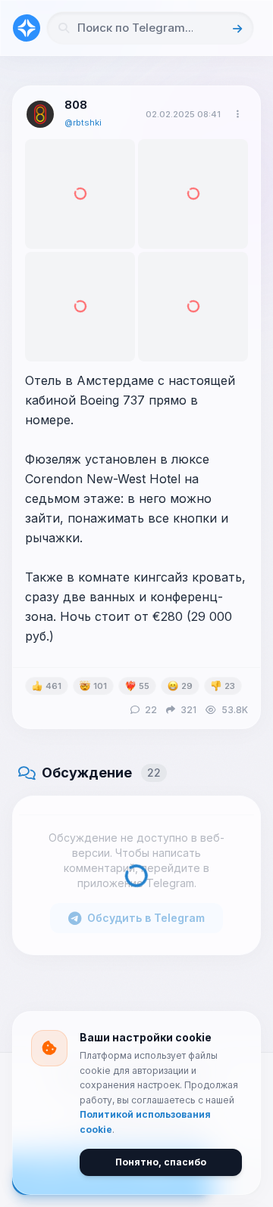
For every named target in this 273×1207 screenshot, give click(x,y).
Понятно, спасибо (160, 1162)
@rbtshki (83, 122)
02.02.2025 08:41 (183, 114)
